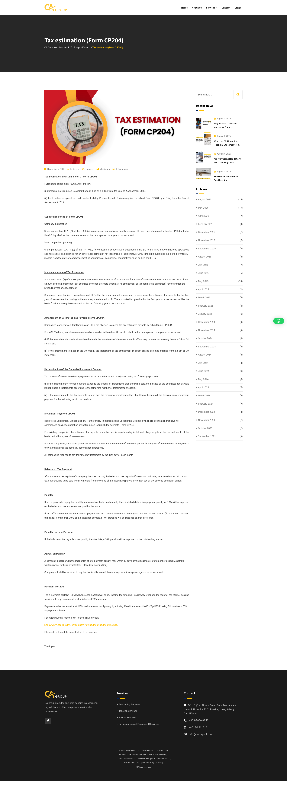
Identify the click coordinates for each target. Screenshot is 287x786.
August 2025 (204, 256)
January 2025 (205, 313)
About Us (197, 7)
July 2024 (203, 363)
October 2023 (205, 428)
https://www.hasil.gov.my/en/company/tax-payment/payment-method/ (81, 625)
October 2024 (205, 338)
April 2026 (203, 215)
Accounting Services (129, 704)
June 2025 (203, 273)
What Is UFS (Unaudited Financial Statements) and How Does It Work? (228, 145)
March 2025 (204, 297)
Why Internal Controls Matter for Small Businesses (225, 127)
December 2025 (206, 232)
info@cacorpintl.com (201, 734)
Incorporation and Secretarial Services (139, 724)
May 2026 (203, 207)
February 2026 (205, 224)
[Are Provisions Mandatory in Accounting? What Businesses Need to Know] (203, 157)
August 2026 (204, 199)
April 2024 (203, 387)
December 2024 (206, 322)
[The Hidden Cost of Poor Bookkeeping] (203, 175)
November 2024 (206, 330)
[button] (278, 321)
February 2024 (205, 403)
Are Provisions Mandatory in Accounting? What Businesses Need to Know (227, 162)
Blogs (238, 7)
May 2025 (203, 281)
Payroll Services (127, 717)
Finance (89, 169)
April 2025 (203, 289)
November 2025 (206, 240)
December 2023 (206, 411)
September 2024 (207, 346)
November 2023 (206, 420)
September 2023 (207, 436)
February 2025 (205, 305)
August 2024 (204, 354)
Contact (226, 7)
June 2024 (203, 371)
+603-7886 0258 (198, 720)
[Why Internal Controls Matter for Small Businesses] (203, 122)
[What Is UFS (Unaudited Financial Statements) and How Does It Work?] (203, 139)
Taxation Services (128, 711)
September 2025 (207, 248)
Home (184, 7)
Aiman (76, 169)
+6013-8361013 (198, 727)
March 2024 (204, 395)
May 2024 (203, 379)
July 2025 (203, 264)
